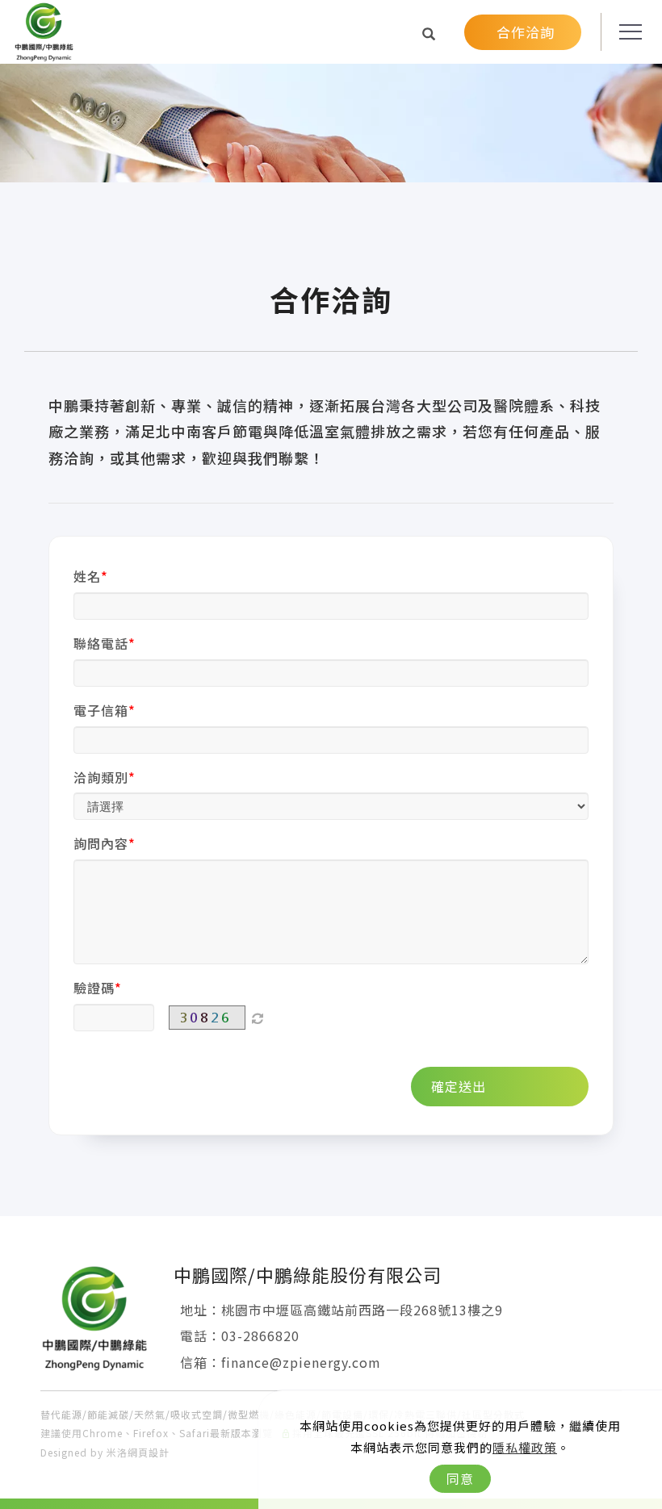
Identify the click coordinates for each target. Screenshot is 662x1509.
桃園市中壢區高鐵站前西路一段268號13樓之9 (362, 1309)
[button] (429, 33)
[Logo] (44, 30)
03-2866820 (260, 1335)
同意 (460, 1478)
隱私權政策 (524, 1447)
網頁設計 (149, 1452)
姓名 (87, 576)
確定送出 (458, 1086)
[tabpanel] (331, 179)
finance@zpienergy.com (301, 1362)
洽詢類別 (100, 777)
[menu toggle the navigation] (625, 32)
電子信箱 (100, 710)
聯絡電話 (100, 643)
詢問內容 (100, 843)
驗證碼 (94, 987)
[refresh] (257, 1017)
